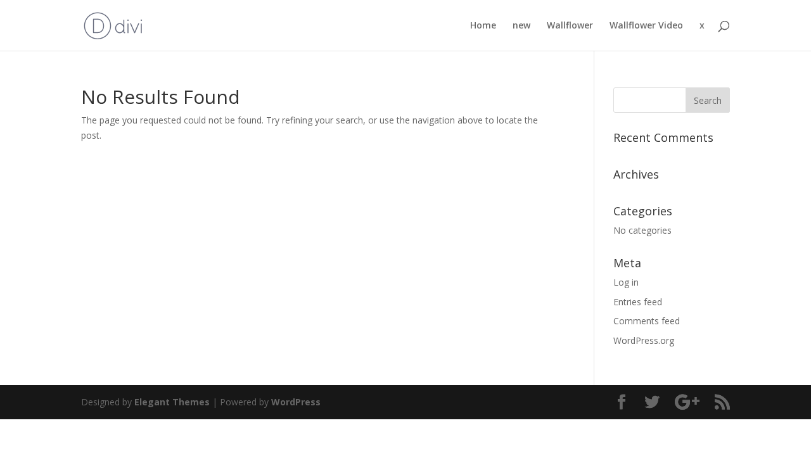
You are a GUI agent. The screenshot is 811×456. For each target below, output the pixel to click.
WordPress (296, 402)
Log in (626, 282)
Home (483, 26)
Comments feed (646, 321)
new (521, 26)
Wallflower (570, 26)
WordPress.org (643, 340)
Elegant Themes (172, 402)
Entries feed (637, 302)
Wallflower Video (646, 26)
